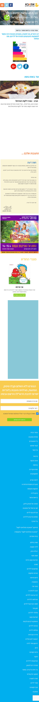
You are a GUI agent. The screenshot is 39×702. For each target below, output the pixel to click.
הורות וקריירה (33, 469)
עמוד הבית (34, 30)
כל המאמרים (33, 441)
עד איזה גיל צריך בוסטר (30, 669)
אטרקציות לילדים (32, 661)
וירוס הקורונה (33, 652)
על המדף (34, 521)
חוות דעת (31, 162)
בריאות (18, 30)
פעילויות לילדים (32, 599)
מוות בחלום (34, 542)
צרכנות (35, 456)
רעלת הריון (34, 551)
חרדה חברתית (33, 634)
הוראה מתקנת (33, 573)
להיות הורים (34, 480)
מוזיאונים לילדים (32, 569)
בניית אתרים (34, 536)
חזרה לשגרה (33, 678)
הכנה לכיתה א (33, 590)
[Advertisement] (19, 130)
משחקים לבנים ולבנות (30, 621)
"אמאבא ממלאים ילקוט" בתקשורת (26, 532)
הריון (36, 648)
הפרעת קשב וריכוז (32, 560)
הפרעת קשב (33, 617)
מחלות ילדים (33, 630)
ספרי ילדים (34, 683)
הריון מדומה (34, 577)
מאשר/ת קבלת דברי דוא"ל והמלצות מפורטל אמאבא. (19, 414)
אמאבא (35, 691)
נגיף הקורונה (34, 687)
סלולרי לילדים (33, 612)
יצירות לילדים (33, 626)
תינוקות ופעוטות (32, 489)
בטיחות (35, 465)
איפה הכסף (34, 460)
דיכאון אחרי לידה (32, 643)
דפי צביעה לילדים (32, 595)
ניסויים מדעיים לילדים (30, 517)
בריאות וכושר (26, 30)
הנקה (36, 656)
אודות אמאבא (33, 437)
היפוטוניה (35, 582)
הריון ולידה (34, 493)
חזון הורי (35, 608)
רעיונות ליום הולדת (31, 639)
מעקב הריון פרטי (32, 674)
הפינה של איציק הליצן (30, 504)
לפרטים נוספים (19, 295)
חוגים (36, 564)
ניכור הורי (35, 586)
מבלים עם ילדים (32, 512)
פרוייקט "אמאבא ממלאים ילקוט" (27, 527)
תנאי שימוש (34, 445)
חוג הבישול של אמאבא (30, 508)
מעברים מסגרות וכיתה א (30, 484)
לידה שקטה (34, 547)
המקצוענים (34, 474)
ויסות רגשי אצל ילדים (31, 604)
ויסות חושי (34, 555)
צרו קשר (35, 450)
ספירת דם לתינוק (32, 665)
